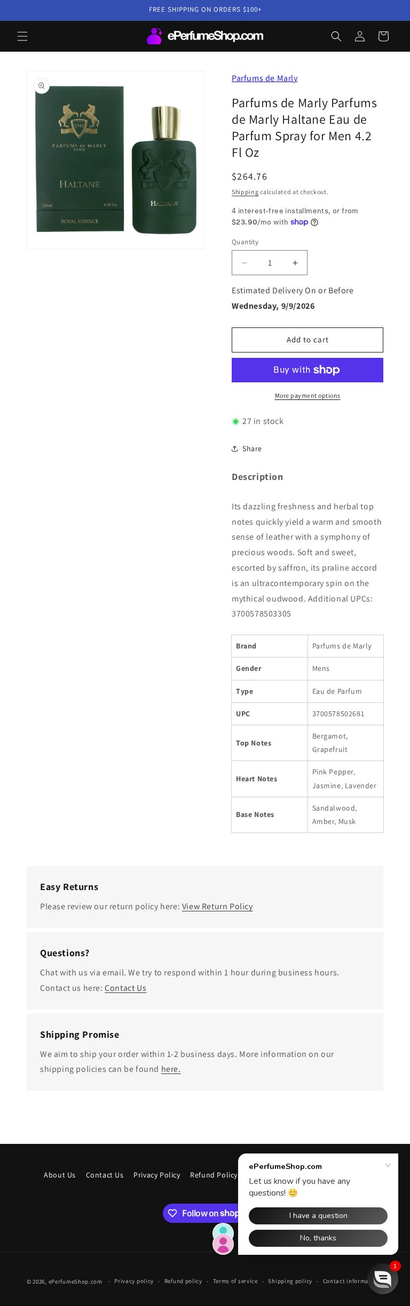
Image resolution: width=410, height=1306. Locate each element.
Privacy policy (134, 1281)
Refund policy (183, 1281)
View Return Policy (217, 906)
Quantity (245, 241)
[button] (22, 36)
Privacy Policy (156, 1175)
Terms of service (235, 1281)
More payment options (308, 395)
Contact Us (125, 987)
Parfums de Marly (265, 78)
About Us (60, 1175)
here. (171, 1069)
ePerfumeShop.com (75, 1281)
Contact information (352, 1281)
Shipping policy (290, 1281)
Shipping (245, 192)
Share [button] (252, 448)
